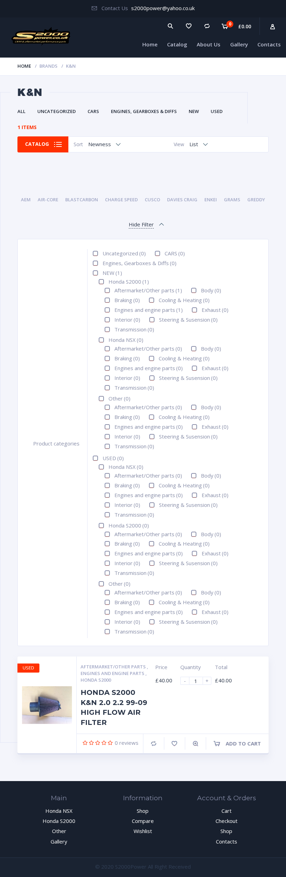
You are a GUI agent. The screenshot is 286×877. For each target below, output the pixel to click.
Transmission (134, 329)
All (21, 111)
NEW (194, 111)
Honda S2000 (128, 281)
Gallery (239, 44)
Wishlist (143, 830)
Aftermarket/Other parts (148, 290)
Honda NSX (125, 339)
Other (119, 398)
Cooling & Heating (184, 300)
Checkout (227, 820)
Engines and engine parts (148, 309)
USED (217, 111)
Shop (143, 810)
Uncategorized (56, 111)
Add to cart (243, 743)
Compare (153, 743)
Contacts (269, 44)
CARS (93, 111)
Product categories (56, 443)
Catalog (177, 44)
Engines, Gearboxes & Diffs (144, 111)
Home (150, 44)
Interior (127, 319)
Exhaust (215, 309)
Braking (127, 300)
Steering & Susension (188, 319)
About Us (208, 44)
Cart (226, 810)
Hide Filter (141, 224)
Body (211, 290)
